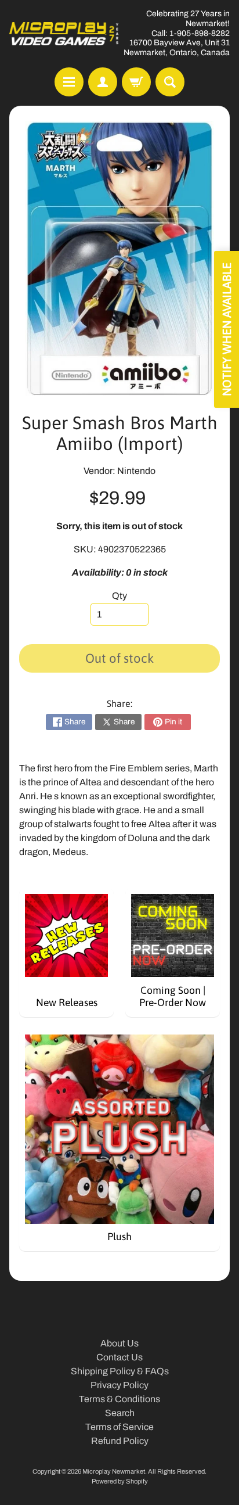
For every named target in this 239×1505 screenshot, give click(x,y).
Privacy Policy (119, 1385)
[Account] (102, 81)
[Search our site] (169, 81)
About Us (119, 1343)
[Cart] (136, 81)
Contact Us (119, 1357)
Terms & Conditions (119, 1399)
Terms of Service (119, 1427)
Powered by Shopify (120, 1481)
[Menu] (69, 81)
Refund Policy (120, 1441)
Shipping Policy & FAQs (120, 1371)
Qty (119, 596)
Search (120, 1413)
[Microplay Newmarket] (64, 33)
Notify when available (226, 329)
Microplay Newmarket (113, 1471)
